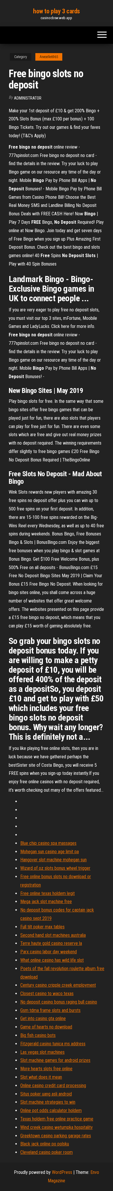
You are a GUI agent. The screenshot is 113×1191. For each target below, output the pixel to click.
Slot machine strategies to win (47, 1102)
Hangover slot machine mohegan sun (53, 859)
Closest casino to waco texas (47, 993)
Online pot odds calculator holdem (51, 1110)
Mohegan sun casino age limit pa (49, 851)
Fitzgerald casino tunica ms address (52, 1043)
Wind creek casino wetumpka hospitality (56, 1127)
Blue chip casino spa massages (48, 843)
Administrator (27, 98)
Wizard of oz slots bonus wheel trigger (55, 868)
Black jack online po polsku (44, 1144)
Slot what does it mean (41, 1077)
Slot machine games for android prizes (55, 1060)
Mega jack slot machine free (46, 901)
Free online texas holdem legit (47, 893)
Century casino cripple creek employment (58, 985)
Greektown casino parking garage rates (55, 1135)
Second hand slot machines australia (53, 935)
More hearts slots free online (46, 1068)
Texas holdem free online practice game (56, 1119)
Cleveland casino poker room (46, 1152)
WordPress (62, 1172)
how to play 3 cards (56, 11)
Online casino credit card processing (53, 1085)
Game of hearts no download (46, 1027)
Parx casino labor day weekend (48, 951)
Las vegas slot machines (42, 1052)
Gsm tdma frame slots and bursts (50, 1010)
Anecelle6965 (49, 57)
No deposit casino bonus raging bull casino (58, 1002)
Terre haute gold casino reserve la (51, 943)
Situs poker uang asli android (46, 1094)
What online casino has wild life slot (52, 960)
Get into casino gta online (43, 1018)
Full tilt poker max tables (42, 927)
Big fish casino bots (38, 1035)
